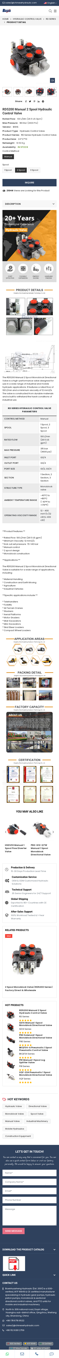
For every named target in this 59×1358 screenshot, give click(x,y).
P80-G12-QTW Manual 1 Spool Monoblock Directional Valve (40, 850)
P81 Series (24, 1066)
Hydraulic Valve (13, 1106)
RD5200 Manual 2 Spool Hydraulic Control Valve (33, 1011)
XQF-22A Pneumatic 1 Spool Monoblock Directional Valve (35, 1073)
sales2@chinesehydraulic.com (22, 1325)
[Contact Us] (51, 1354)
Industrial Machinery (37, 1121)
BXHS (15, 126)
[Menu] (55, 10)
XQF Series (24, 1078)
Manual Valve (12, 1121)
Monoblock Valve (14, 1113)
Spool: (5, 164)
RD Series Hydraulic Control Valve (39, 134)
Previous (3, 92)
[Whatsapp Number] (7, 1354)
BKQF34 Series (27, 1053)
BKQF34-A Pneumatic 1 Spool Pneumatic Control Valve (35, 1048)
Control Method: (11, 151)
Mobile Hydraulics (14, 1128)
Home (5, 19)
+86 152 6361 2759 (15, 1330)
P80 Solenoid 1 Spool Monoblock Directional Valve (35, 1036)
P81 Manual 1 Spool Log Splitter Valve (32, 1061)
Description (13, 204)
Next (56, 92)
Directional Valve (38, 1106)
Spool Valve (37, 1113)
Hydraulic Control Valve (27, 19)
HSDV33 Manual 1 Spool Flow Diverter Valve (16, 848)
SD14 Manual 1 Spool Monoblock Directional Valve (35, 1024)
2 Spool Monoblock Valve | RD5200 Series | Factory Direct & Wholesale (28, 988)
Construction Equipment (18, 1136)
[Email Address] (22, 1354)
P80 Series (24, 1041)
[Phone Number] (37, 1354)
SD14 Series (25, 1029)
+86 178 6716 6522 (15, 1320)
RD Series (51, 19)
